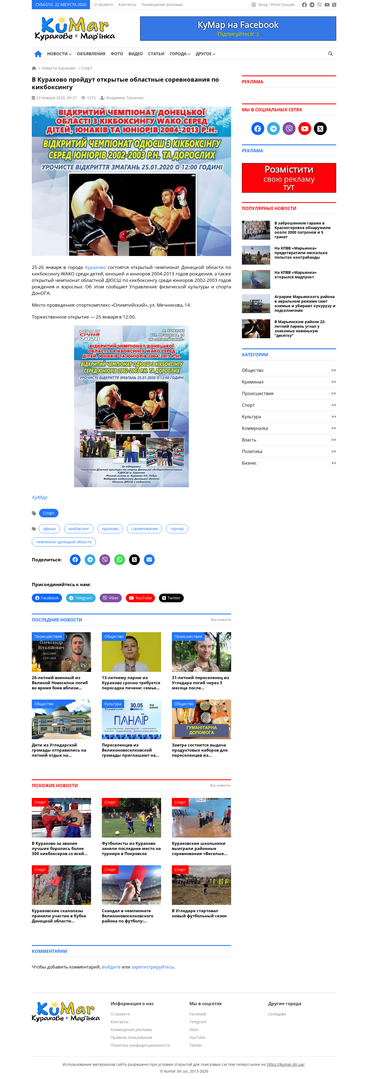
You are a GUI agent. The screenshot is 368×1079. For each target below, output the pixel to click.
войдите (111, 967)
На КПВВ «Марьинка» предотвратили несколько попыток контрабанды (301, 253)
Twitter (195, 1045)
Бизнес (289, 463)
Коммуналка (289, 428)
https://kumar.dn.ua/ (285, 1064)
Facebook (197, 1013)
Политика (289, 451)
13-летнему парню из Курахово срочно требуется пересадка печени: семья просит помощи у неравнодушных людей (131, 682)
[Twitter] (134, 559)
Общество (114, 636)
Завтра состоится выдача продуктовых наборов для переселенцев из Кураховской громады (200, 750)
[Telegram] (90, 559)
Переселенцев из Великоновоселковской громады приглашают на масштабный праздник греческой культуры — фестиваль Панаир (129, 750)
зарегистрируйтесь (152, 967)
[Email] (149, 559)
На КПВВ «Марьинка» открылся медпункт (296, 274)
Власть (289, 440)
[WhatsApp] (119, 559)
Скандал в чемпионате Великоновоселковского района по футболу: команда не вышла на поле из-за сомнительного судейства (131, 916)
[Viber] (104, 559)
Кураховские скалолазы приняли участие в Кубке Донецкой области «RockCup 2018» (59, 916)
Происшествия (48, 636)
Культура (113, 703)
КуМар (39, 497)
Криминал (289, 382)
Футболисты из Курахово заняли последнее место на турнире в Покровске (131, 848)
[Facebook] (75, 559)
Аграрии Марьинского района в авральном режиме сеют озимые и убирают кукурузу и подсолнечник (305, 303)
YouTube (197, 1037)
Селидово (277, 1013)
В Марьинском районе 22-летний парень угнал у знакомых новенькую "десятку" (300, 328)
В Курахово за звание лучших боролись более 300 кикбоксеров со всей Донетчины (58, 848)
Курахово (95, 267)
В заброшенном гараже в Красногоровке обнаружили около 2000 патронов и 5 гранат (303, 230)
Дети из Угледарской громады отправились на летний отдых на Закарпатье (59, 750)
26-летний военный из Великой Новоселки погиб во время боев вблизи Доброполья (60, 682)
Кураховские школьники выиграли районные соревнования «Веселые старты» (198, 848)
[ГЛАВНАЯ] (38, 54)
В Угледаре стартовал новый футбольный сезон (199, 913)
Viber (194, 1029)
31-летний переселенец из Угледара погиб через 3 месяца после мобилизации (200, 682)
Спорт (48, 513)
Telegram (197, 1021)
